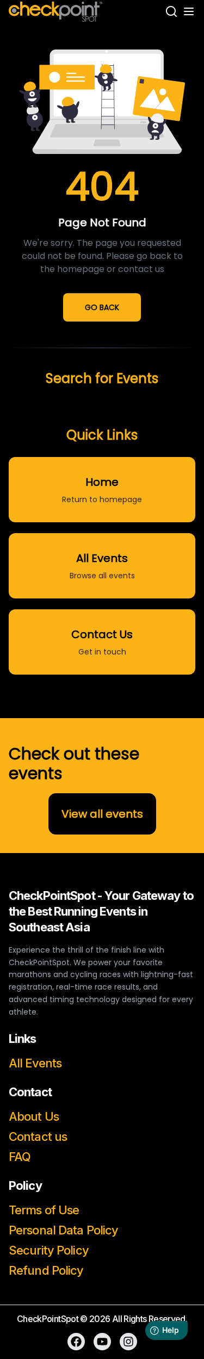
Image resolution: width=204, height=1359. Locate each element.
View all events (102, 813)
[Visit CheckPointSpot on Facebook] (76, 1341)
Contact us (38, 1136)
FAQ (19, 1157)
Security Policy (49, 1250)
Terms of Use (44, 1210)
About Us (34, 1116)
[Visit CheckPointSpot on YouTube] (102, 1341)
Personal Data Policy (63, 1230)
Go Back (102, 307)
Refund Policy (46, 1270)
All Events (35, 1063)
